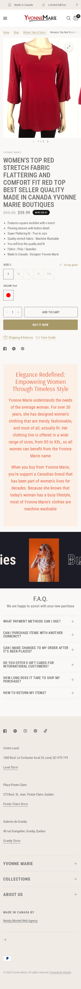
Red (8, 295)
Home (6, 32)
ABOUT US (13, 894)
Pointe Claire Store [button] (15, 804)
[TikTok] (48, 731)
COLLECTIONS (16, 879)
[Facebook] (8, 731)
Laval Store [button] (10, 767)
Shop (16, 32)
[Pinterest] (38, 731)
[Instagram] (28, 731)
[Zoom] (69, 47)
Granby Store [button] (12, 841)
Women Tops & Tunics (34, 32)
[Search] (68, 18)
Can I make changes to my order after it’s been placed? (35, 649)
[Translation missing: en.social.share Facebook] (5, 348)
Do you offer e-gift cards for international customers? (28, 664)
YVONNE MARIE (18, 863)
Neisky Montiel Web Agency (20, 921)
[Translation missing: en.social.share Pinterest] (23, 348)
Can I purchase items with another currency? (33, 634)
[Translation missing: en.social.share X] (14, 348)
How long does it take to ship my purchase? (31, 679)
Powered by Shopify (60, 972)
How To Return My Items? (24, 693)
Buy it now (40, 324)
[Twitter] (18, 731)
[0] (75, 18)
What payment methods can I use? (31, 621)
